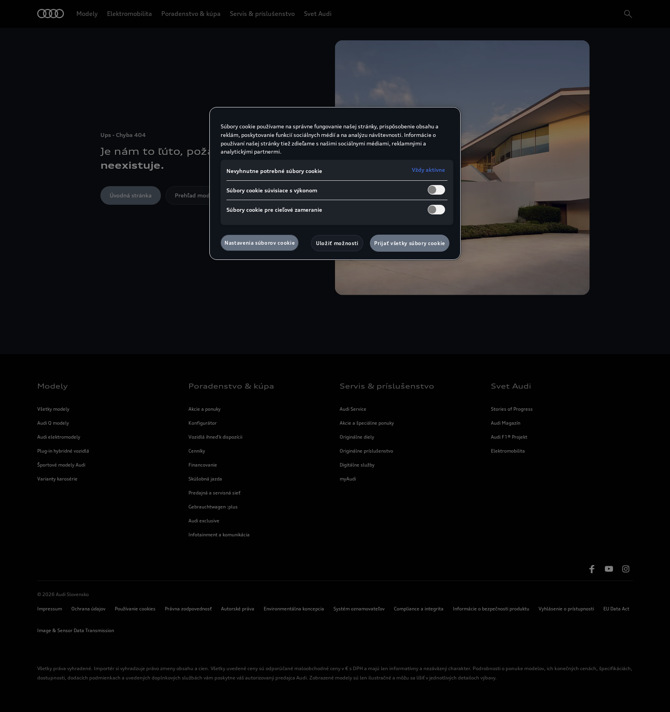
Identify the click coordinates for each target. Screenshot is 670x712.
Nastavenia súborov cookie (259, 243)
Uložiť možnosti (337, 243)
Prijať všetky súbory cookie (409, 243)
